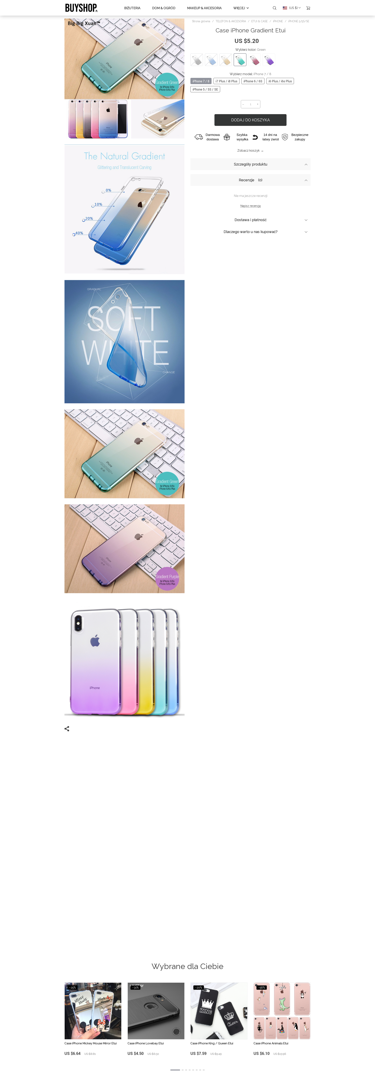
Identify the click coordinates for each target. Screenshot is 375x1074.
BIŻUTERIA (132, 8)
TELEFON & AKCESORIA (231, 21)
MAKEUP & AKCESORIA (204, 8)
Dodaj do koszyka (250, 120)
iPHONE (278, 21)
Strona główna (201, 21)
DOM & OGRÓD (163, 8)
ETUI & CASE (259, 21)
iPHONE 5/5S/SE (298, 21)
